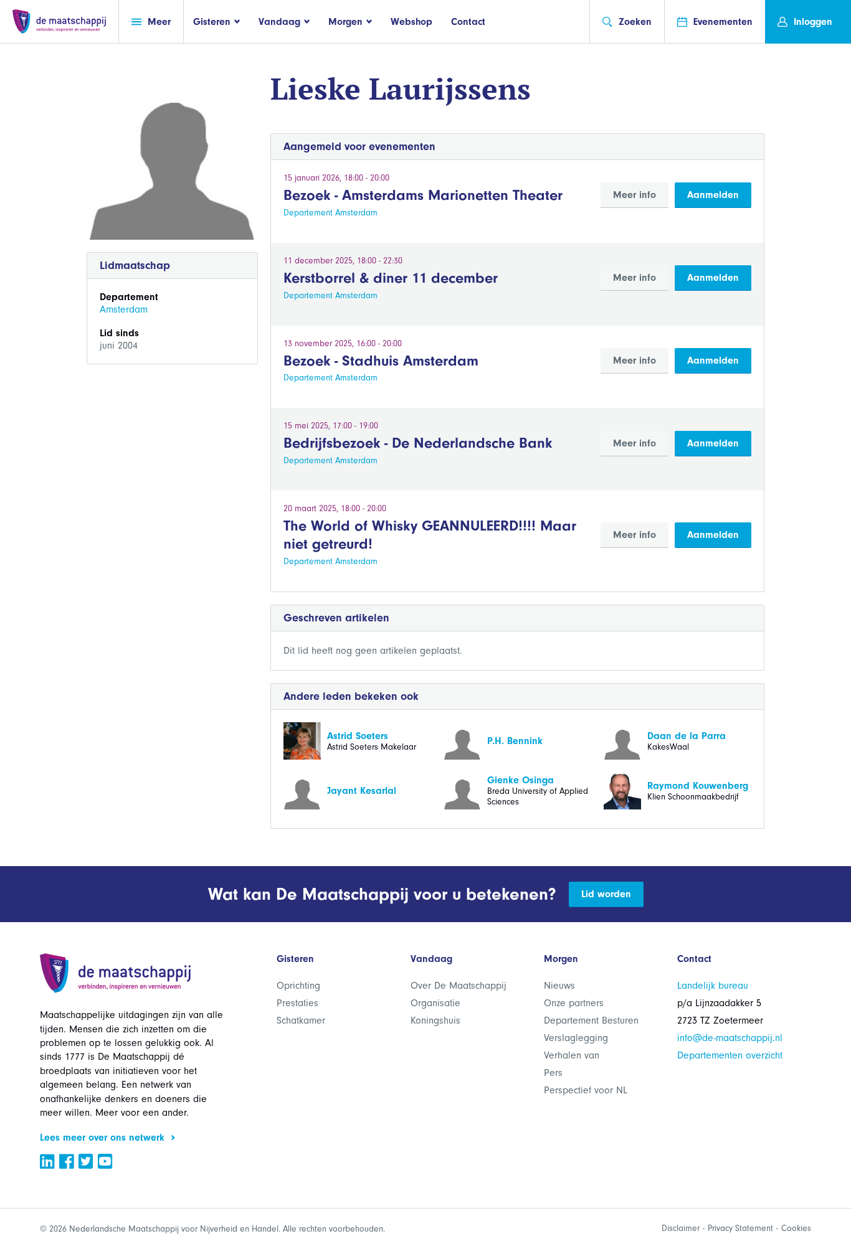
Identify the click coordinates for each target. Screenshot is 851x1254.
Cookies (796, 1228)
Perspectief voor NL (585, 1090)
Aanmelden (713, 194)
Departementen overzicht (729, 1055)
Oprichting (298, 985)
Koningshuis (435, 1020)
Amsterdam (124, 309)
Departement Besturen (591, 1020)
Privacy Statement (740, 1228)
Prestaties (297, 1003)
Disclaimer (681, 1228)
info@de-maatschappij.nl (729, 1038)
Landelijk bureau (712, 985)
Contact (468, 21)
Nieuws (559, 985)
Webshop (411, 21)
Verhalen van (571, 1055)
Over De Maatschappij (458, 985)
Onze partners (574, 1003)
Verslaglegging (576, 1038)
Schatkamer (301, 1020)
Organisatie (435, 1003)
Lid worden (606, 894)
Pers (553, 1072)
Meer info (634, 194)
